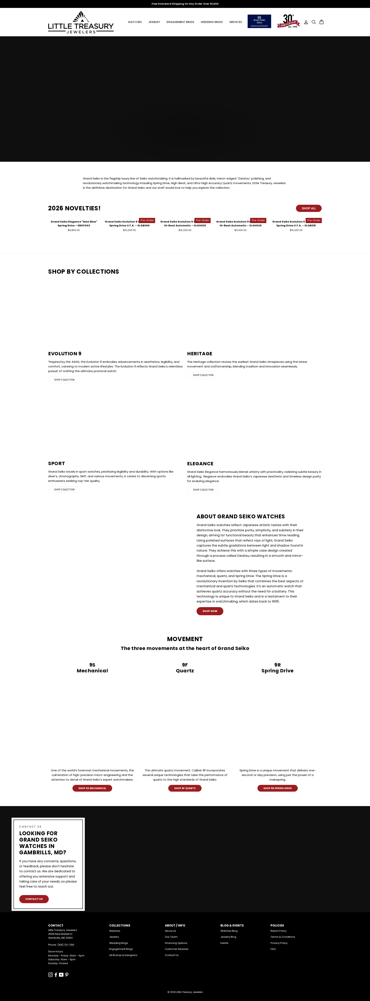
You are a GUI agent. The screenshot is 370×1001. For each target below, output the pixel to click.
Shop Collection (64, 379)
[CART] (320, 22)
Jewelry (154, 22)
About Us (170, 930)
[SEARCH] (312, 22)
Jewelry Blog (228, 936)
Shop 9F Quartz (185, 788)
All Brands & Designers (123, 955)
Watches (135, 22)
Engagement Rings (180, 22)
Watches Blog (229, 930)
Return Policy (279, 930)
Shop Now (210, 611)
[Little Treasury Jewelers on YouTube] (61, 974)
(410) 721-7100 (65, 944)
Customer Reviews (176, 949)
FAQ (273, 949)
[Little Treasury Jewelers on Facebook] (56, 974)
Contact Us (34, 899)
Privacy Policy (279, 943)
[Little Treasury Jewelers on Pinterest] (66, 974)
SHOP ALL (309, 208)
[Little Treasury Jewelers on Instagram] (50, 974)
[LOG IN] (305, 22)
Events (224, 943)
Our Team (171, 936)
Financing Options (176, 943)
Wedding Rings (212, 22)
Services (235, 22)
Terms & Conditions (283, 936)
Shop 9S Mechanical (92, 788)
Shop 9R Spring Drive (277, 788)
